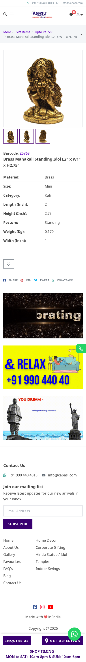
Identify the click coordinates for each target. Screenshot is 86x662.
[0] (71, 14)
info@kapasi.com (72, 3)
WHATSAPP (65, 280)
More (7, 32)
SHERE (13, 280)
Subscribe (18, 524)
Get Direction (65, 640)
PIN (29, 280)
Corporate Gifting (50, 547)
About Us (11, 547)
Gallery (9, 554)
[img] (11, 14)
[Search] (5, 14)
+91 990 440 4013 (43, 3)
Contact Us (12, 582)
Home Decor (46, 540)
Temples (43, 561)
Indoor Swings (48, 568)
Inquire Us (17, 640)
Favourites (12, 561)
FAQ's (8, 568)
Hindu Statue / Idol (51, 554)
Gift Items (23, 32)
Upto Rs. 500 (44, 32)
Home (8, 540)
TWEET (44, 280)
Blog (7, 575)
